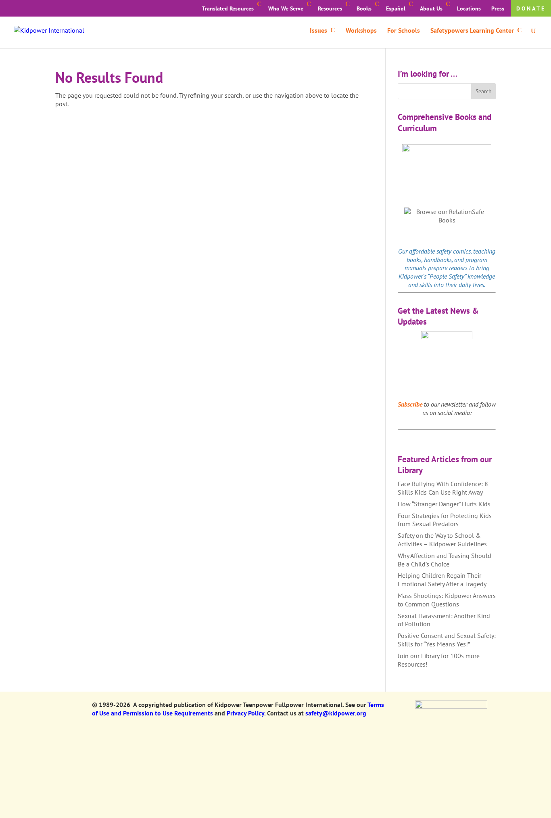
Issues (318, 30)
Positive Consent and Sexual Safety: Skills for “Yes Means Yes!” (447, 639)
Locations (469, 8)
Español (395, 8)
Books (364, 8)
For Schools (403, 30)
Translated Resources (228, 8)
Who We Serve (285, 8)
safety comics (453, 251)
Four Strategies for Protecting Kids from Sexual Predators (445, 520)
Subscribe (410, 404)
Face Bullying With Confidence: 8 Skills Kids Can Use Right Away (443, 488)
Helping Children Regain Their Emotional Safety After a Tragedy (442, 579)
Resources (330, 8)
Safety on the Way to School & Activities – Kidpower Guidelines (442, 539)
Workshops (361, 30)
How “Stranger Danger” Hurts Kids (444, 504)
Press (497, 8)
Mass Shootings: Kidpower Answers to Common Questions (447, 599)
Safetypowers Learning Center (472, 30)
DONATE (531, 8)
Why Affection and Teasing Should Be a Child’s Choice (444, 560)
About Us (431, 8)
